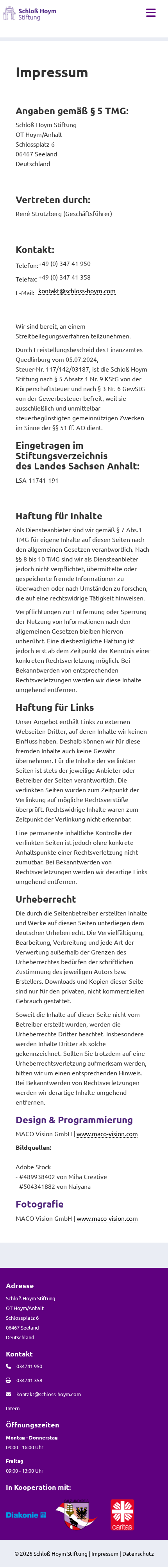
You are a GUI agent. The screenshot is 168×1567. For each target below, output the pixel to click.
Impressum (104, 1553)
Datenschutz (138, 1553)
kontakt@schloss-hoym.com (77, 290)
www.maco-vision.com (107, 1133)
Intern (13, 1408)
